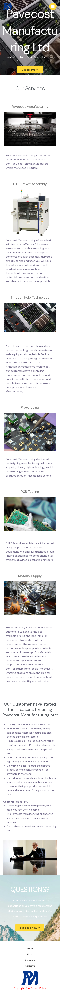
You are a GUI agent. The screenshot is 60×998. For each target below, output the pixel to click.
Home (30, 948)
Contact (30, 965)
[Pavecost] (7, 6)
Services (30, 960)
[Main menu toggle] (53, 6)
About (30, 954)
